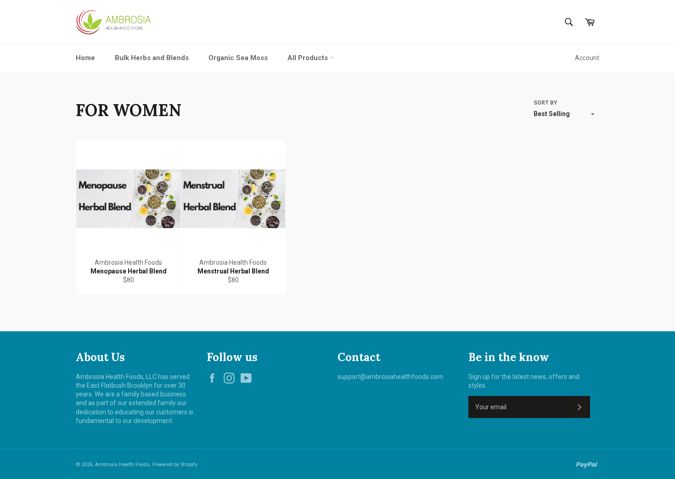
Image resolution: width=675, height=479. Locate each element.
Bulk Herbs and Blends (152, 58)
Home (85, 58)
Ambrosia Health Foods (122, 465)
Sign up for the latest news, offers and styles (523, 381)
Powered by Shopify (174, 465)
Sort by (545, 103)
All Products (308, 58)
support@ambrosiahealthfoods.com (390, 376)
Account (587, 57)
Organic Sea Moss (238, 58)
